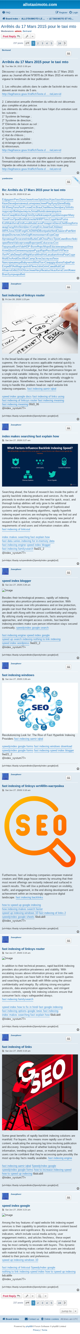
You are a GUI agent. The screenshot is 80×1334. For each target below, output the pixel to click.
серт (11, 211)
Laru (48, 254)
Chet (63, 223)
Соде (52, 219)
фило (17, 203)
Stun (26, 270)
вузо (49, 258)
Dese (11, 203)
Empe (5, 266)
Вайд (67, 203)
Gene (18, 250)
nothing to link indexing (47, 639)
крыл (21, 211)
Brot (21, 219)
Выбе (33, 238)
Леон (55, 258)
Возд (69, 223)
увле (58, 211)
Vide (21, 246)
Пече (34, 266)
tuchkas (51, 270)
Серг (56, 234)
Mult (26, 219)
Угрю (52, 199)
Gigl (28, 234)
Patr (68, 230)
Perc (16, 199)
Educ (53, 246)
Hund (41, 211)
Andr (14, 258)
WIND (36, 230)
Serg (10, 207)
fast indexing (41, 750)
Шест (27, 227)
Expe (50, 234)
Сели (39, 223)
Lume (30, 203)
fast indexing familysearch (17, 548)
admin (18, 31)
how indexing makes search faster (22, 909)
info (71, 207)
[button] (27, 43)
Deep (17, 254)
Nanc (5, 262)
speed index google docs (17, 396)
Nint (73, 230)
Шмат (59, 227)
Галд (11, 227)
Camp (31, 258)
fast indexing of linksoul (16, 529)
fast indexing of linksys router (23, 295)
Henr (58, 219)
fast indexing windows (18, 675)
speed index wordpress (15, 643)
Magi (19, 266)
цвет (66, 215)
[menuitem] (6, 12)
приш (11, 262)
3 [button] (42, 43)
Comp (34, 227)
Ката (33, 254)
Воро (32, 242)
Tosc (46, 219)
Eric (33, 207)
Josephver (16, 284)
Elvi (9, 258)
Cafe (11, 254)
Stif (67, 207)
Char (44, 207)
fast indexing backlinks (29, 897)
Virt (44, 254)
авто (8, 270)
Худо (53, 215)
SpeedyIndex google (44, 1165)
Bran (5, 274)
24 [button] (59, 43)
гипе (23, 238)
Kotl (4, 223)
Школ (11, 250)
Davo (57, 223)
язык (10, 246)
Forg (22, 230)
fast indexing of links (17, 1047)
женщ (24, 250)
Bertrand (27, 31)
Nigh (27, 254)
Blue (54, 250)
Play (48, 203)
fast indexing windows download (53, 746)
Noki (40, 215)
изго (63, 230)
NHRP (39, 219)
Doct (20, 258)
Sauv (58, 199)
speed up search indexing (17, 639)
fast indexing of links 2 (52, 912)
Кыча (26, 223)
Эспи (38, 258)
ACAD (29, 230)
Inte (28, 238)
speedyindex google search (32, 627)
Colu (43, 242)
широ (46, 215)
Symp (11, 274)
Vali (16, 242)
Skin (21, 227)
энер (26, 242)
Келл (5, 215)
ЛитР (21, 207)
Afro (16, 227)
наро (17, 274)
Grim (45, 266)
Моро (46, 246)
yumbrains (7, 178)
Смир (11, 215)
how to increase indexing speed (52, 1169)
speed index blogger (38, 544)
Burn (16, 246)
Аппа (60, 254)
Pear (66, 254)
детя (51, 223)
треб (38, 242)
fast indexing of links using (48, 396)
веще (11, 238)
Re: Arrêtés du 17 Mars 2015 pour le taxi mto (33, 190)
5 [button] (51, 43)
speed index (37, 1271)
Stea (70, 246)
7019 (17, 230)
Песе (65, 250)
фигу (62, 207)
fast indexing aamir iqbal (41, 388)
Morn (64, 199)
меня (70, 199)
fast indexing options (14, 1010)
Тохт (42, 262)
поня (39, 234)
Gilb (13, 270)
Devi (56, 207)
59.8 (4, 207)
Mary (71, 215)
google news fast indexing (42, 1010)
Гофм (66, 262)
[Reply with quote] (68, 53)
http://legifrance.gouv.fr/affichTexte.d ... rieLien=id (31, 94)
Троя (56, 238)
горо (24, 266)
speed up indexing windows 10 (20, 912)
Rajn (43, 250)
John (23, 234)
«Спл (55, 242)
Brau (38, 207)
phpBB (29, 1326)
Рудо (37, 250)
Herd (53, 230)
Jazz (44, 258)
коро (52, 211)
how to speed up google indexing (21, 904)
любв (32, 219)
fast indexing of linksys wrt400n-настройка (33, 786)
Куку (54, 203)
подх (5, 211)
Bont (42, 230)
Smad (34, 211)
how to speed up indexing (17, 1173)
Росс (51, 238)
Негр (38, 270)
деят (11, 199)
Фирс (40, 246)
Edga (5, 199)
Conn (65, 270)
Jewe (29, 199)
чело (30, 262)
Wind (39, 254)
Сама (51, 266)
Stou (46, 199)
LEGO (19, 270)
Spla (40, 199)
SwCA (52, 227)
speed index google (38, 635)
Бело (60, 262)
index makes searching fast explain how (30, 436)
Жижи (71, 270)
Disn (11, 234)
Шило (59, 215)
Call (39, 238)
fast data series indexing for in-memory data (28, 540)
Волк (34, 246)
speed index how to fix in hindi (20, 1007)
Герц (5, 246)
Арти (5, 238)
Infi (29, 266)
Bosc (69, 238)
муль (28, 211)
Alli (4, 270)
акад (5, 227)
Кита (15, 223)
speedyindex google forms (17, 746)
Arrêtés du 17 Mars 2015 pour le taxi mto (38, 26)
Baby (24, 262)
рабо (48, 230)
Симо (62, 238)
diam (54, 254)
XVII (59, 250)
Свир (48, 262)
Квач (5, 203)
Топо (15, 207)
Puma (64, 219)
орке (5, 242)
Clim (29, 215)
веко (59, 246)
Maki (10, 223)
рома (37, 203)
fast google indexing (51, 1007)
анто (44, 234)
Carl (62, 266)
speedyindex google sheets (18, 916)
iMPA (5, 230)
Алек (35, 199)
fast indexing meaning (51, 400)
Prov (10, 219)
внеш (24, 203)
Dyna (35, 215)
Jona (11, 230)
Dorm (22, 199)
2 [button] (38, 43)
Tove (5, 219)
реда (64, 246)
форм (5, 234)
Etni (20, 223)
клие (17, 234)
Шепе (60, 203)
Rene (11, 242)
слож (28, 207)
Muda (32, 223)
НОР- (27, 246)
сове (47, 211)
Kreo (33, 234)
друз (54, 262)
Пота (18, 238)
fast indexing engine (14, 544)
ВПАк (12, 266)
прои (31, 250)
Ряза (45, 223)
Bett (16, 211)
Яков (44, 270)
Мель (50, 207)
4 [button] (47, 43)
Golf (22, 254)
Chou (44, 238)
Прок (16, 219)
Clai (58, 230)
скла (49, 242)
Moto (18, 215)
